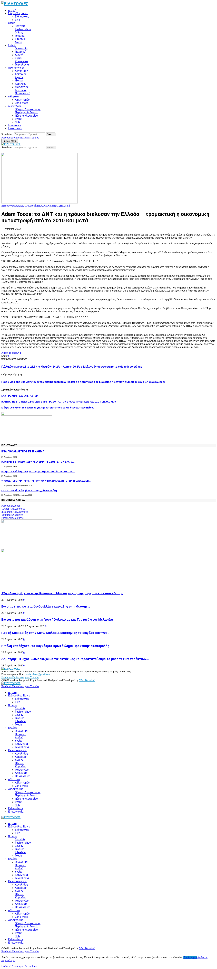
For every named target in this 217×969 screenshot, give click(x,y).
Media (18, 42)
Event (18, 118)
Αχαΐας (19, 77)
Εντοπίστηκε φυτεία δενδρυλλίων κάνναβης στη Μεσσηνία (45, 606)
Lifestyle (20, 39)
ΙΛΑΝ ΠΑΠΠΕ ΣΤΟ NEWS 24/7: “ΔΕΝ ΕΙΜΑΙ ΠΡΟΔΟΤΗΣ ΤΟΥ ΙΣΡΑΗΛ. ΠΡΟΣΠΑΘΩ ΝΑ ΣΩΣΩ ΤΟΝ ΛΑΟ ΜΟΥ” (59, 401)
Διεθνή (19, 55)
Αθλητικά (13, 96)
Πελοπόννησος (16, 67)
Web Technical (87, 680)
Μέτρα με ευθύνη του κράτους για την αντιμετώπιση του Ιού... (38, 471)
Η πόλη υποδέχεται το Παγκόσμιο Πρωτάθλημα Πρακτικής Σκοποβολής (55, 646)
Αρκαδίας (21, 74)
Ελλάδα (12, 45)
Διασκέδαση (15, 106)
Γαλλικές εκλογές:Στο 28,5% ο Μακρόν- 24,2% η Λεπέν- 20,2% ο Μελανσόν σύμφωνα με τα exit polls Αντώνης (71, 366)
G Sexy (19, 32)
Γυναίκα (19, 35)
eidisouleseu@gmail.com (38, 674)
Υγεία (18, 58)
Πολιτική (20, 51)
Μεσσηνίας (22, 87)
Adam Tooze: (8, 352)
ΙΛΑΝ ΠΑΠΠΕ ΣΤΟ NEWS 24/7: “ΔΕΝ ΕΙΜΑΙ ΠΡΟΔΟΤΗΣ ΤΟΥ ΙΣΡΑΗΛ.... (38, 461)
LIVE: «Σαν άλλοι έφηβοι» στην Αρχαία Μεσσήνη (29, 490)
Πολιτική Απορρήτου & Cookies (18, 966)
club (17, 122)
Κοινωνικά (21, 61)
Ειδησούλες (22, 16)
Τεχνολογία (22, 64)
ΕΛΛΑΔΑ (20, 205)
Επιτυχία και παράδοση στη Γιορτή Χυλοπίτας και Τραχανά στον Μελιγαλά (57, 619)
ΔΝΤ (18, 352)
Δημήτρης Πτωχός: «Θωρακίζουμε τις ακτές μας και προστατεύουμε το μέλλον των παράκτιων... (75, 659)
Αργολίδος (21, 70)
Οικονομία (21, 48)
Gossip (11, 23)
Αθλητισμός (22, 99)
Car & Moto (21, 103)
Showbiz (20, 26)
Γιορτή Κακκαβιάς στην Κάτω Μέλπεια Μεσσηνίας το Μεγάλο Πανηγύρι (54, 633)
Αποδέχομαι (190, 957)
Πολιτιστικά (22, 93)
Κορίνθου (20, 83)
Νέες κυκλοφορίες (26, 115)
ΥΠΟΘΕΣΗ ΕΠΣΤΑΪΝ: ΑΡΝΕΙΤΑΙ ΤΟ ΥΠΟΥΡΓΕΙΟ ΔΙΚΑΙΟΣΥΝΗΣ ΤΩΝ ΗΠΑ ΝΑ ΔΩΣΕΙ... (46, 480)
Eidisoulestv (14, 125)
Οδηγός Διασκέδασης (28, 109)
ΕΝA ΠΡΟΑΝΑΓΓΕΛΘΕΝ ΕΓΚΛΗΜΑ (19, 396)
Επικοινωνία (15, 128)
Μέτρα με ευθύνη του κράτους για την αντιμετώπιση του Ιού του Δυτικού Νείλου (47, 407)
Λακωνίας (21, 90)
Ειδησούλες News (18, 13)
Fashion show (23, 29)
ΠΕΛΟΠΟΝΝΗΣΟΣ (48, 205)
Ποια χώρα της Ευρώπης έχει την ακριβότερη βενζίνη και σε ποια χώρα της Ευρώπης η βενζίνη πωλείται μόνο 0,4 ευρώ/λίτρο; (83, 382)
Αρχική (12, 10)
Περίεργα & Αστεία (26, 112)
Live (17, 19)
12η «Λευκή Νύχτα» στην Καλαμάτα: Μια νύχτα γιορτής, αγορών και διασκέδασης (62, 593)
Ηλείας (19, 80)
